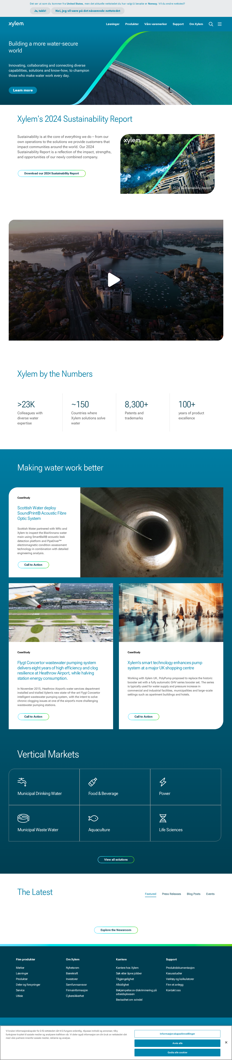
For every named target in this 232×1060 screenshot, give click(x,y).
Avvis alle (178, 1043)
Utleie (19, 996)
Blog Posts (193, 894)
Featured (150, 894)
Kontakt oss (173, 990)
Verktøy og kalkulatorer (180, 979)
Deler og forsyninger (28, 984)
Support (178, 24)
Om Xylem (196, 24)
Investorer (72, 979)
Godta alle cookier (177, 1052)
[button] (116, 280)
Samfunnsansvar (76, 984)
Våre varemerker (155, 24)
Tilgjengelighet (125, 979)
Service (20, 990)
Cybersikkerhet (75, 996)
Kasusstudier (174, 973)
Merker (20, 967)
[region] (116, 1043)
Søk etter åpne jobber (129, 973)
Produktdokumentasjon (180, 967)
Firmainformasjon (77, 990)
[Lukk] (226, 1042)
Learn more (23, 90)
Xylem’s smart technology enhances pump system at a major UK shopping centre (165, 665)
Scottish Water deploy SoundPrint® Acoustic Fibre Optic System (41, 513)
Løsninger (112, 24)
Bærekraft (72, 973)
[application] (116, 280)
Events (210, 894)
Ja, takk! (40, 11)
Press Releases (171, 894)
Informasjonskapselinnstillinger (177, 1033)
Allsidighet (122, 984)
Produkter (132, 24)
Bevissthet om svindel (129, 999)
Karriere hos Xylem (127, 967)
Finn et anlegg (174, 984)
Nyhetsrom (72, 967)
